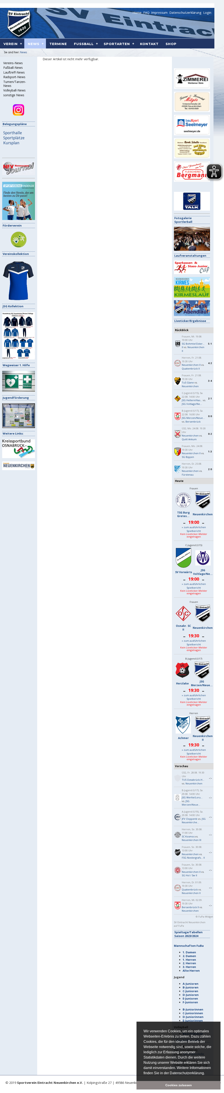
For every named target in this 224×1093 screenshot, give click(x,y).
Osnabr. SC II (183, 627)
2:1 (210, 398)
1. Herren (189, 960)
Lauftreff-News (14, 72)
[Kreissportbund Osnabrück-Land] (18, 457)
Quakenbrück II (191, 368)
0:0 (210, 416)
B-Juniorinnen (193, 1009)
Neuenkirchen (190, 386)
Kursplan (11, 142)
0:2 (210, 433)
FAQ (146, 12)
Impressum (159, 12)
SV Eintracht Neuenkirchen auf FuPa (189, 924)
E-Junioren (190, 998)
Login (207, 12)
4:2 (210, 363)
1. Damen (189, 952)
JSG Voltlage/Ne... (192, 404)
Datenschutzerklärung (185, 12)
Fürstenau (188, 474)
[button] (206, 1073)
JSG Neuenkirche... (194, 820)
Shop (171, 44)
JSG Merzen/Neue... (193, 417)
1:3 (210, 451)
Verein (11, 44)
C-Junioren (190, 991)
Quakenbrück (190, 889)
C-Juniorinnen (193, 1013)
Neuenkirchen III (191, 840)
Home (137, 12)
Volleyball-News (14, 90)
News (23, 52)
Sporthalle (12, 132)
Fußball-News (13, 68)
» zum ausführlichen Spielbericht (194, 529)
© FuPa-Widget (204, 916)
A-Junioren (190, 984)
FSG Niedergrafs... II (193, 857)
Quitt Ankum (189, 439)
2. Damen (189, 956)
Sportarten (117, 44)
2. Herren (189, 963)
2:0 (210, 469)
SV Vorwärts (183, 572)
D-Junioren (191, 995)
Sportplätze (13, 137)
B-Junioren (190, 987)
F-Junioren (190, 1002)
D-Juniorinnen (193, 1017)
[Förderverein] (18, 247)
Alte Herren (191, 971)
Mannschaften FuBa (189, 946)
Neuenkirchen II (191, 364)
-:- (210, 778)
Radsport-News (14, 77)
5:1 (210, 343)
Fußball (84, 44)
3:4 (210, 380)
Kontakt (149, 44)
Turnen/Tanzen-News (14, 84)
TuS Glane (188, 382)
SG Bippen (188, 457)
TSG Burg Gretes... (183, 514)
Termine (58, 44)
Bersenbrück (193, 421)
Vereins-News (13, 63)
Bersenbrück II (190, 907)
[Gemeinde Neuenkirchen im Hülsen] (18, 469)
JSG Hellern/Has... (192, 400)
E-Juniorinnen (193, 1021)
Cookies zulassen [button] (178, 1085)
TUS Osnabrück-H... (193, 779)
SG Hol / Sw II (189, 875)
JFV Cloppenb (189, 818)
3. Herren (189, 967)
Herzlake (182, 683)
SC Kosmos (188, 836)
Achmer (183, 738)
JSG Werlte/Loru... (192, 797)
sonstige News (13, 95)
